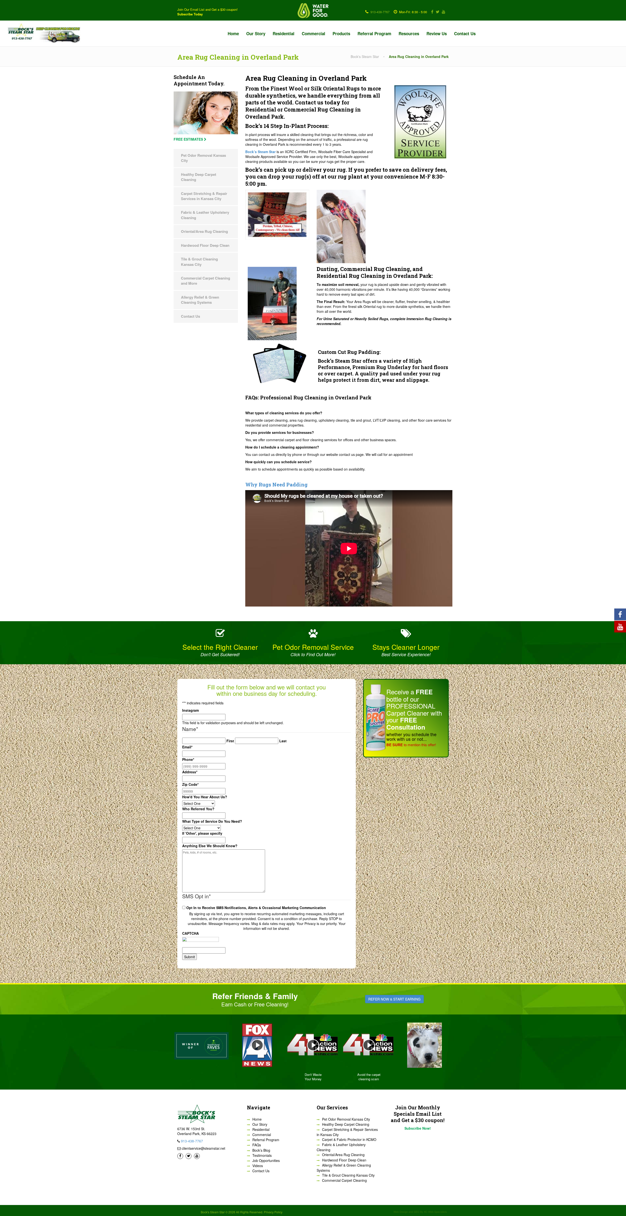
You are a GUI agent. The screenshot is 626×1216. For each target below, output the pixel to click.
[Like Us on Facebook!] (431, 12)
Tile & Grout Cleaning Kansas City (199, 261)
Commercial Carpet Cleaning (344, 1180)
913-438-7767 (380, 12)
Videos (257, 1165)
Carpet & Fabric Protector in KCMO (349, 1139)
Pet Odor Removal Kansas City (203, 158)
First (230, 740)
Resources (409, 33)
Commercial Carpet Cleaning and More (205, 280)
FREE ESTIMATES (189, 139)
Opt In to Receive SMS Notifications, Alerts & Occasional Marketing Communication (256, 907)
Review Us (436, 33)
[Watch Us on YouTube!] (443, 12)
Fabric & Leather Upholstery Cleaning (205, 215)
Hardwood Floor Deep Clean (205, 245)
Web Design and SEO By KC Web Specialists (420, 1212)
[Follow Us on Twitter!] (437, 12)
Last (283, 740)
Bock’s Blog (261, 1150)
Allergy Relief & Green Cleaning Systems (200, 299)
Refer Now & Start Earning (394, 999)
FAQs (256, 1144)
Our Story (255, 33)
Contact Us (465, 33)
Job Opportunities (266, 1160)
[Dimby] (257, 1045)
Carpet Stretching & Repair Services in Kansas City (204, 196)
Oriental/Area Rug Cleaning (204, 231)
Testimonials (262, 1155)
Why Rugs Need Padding (276, 484)
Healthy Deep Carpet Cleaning (198, 177)
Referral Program (374, 33)
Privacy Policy (273, 1212)
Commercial (313, 33)
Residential (283, 33)
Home (233, 33)
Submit (189, 956)
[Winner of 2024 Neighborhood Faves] (369, 1045)
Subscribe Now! (417, 1128)
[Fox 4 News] (424, 1045)
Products (341, 33)
